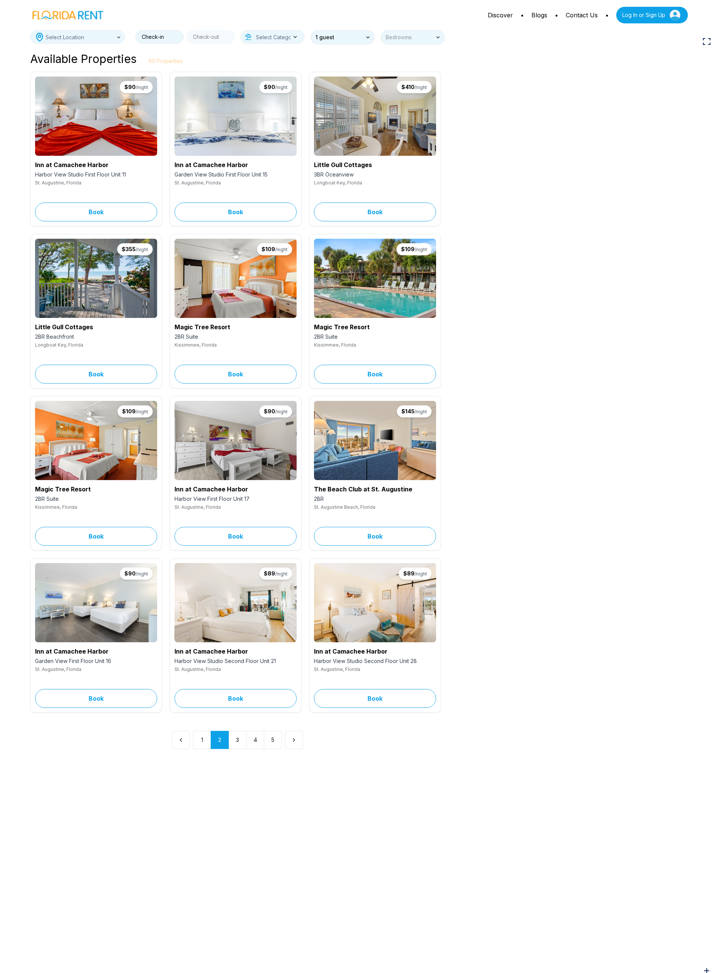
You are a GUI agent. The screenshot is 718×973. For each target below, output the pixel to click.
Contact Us (582, 15)
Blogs (539, 15)
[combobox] (77, 37)
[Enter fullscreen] (707, 41)
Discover (500, 15)
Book (96, 212)
